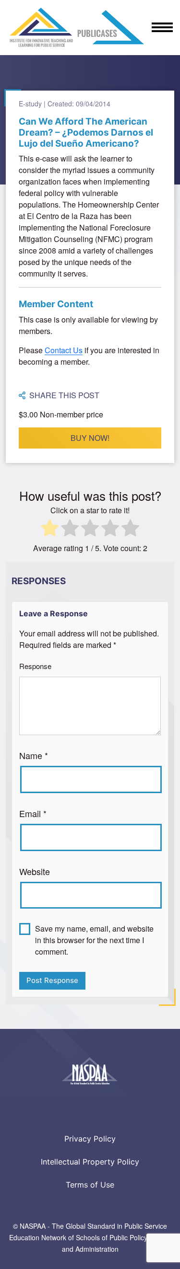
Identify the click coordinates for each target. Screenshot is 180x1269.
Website (34, 871)
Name (33, 755)
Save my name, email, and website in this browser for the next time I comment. (94, 940)
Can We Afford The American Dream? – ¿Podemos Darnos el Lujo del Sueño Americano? (86, 132)
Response (35, 666)
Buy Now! (90, 437)
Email (33, 813)
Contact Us (64, 350)
